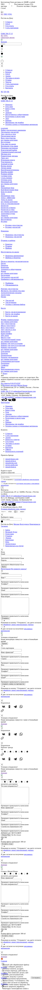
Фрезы (3, 271)
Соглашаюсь (36, 978)
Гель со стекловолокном (10, 204)
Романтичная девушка (9, 156)
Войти (4, 567)
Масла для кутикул (8, 326)
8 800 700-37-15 (7, 34)
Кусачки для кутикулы (14, 225)
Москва (16, 524)
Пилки (3, 297)
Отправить (5, 618)
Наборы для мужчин (9, 347)
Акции (8, 76)
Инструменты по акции (10, 252)
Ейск (7, 542)
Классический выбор (9, 150)
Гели (7, 110)
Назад (5, 373)
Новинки (8, 105)
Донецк (8, 538)
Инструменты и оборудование (17, 114)
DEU (6, 14)
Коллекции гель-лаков (9, 146)
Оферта (8, 449)
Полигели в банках (8, 208)
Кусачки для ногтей (12, 227)
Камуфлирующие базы (9, 190)
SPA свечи (5, 335)
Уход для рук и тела (8, 134)
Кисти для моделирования (15, 312)
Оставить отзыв (7, 844)
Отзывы (8, 80)
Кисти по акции (11, 316)
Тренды (8, 82)
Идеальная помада (8, 160)
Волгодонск (24, 524)
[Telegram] (15, 706)
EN (5, 92)
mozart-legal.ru (10, 467)
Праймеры (9, 283)
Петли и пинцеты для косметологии (15, 261)
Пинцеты (4, 265)
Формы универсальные (10, 320)
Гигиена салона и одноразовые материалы (21, 124)
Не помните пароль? (19, 569)
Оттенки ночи (6, 180)
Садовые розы (6, 176)
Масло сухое (5, 337)
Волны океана (6, 166)
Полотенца (5, 363)
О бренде (8, 22)
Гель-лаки (9, 107)
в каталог (4, 128)
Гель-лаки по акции (8, 144)
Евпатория (9, 540)
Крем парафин (6, 333)
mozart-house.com (11, 459)
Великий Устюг (11, 532)
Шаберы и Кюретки (13, 258)
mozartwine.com (11, 463)
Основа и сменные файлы (15, 304)
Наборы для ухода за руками (12, 343)
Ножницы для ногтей (13, 237)
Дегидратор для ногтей (10, 132)
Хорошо (4, 643)
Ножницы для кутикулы (14, 235)
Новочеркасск (34, 524)
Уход (7, 118)
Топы (3, 194)
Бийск (7, 530)
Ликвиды (4, 215)
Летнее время (6, 168)
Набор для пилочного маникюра (13, 130)
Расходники (5, 275)
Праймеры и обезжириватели (12, 279)
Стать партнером (11, 28)
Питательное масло (8, 136)
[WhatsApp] (21, 706)
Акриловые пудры (8, 213)
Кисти (3, 308)
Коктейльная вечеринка (10, 170)
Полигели (5, 206)
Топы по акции (7, 200)
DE (8, 92)
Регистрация (6, 569)
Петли (3, 263)
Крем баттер (5, 331)
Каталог (4, 42)
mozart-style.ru (10, 461)
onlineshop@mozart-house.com (24, 391)
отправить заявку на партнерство (13, 684)
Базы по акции (6, 192)
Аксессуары (5, 295)
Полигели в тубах (8, 210)
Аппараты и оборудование (11, 269)
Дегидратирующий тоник (11, 339)
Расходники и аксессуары (15, 116)
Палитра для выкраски (9, 357)
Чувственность (6, 162)
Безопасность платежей (14, 451)
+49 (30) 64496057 (8, 397)
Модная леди (6, 154)
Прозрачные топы (8, 196)
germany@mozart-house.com (25, 397)
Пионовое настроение (9, 148)
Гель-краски (5, 351)
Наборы (8, 120)
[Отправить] (2, 487)
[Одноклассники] (9, 706)
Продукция (5, 402)
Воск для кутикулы (8, 138)
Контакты (9, 88)
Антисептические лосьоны (11, 293)
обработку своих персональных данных (18, 625)
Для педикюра (10, 302)
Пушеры (8, 246)
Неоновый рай (6, 182)
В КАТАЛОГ (15, 383)
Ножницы (5, 231)
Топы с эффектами (8, 198)
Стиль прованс (6, 178)
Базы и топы (10, 109)
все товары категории (9, 140)
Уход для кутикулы (8, 324)
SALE (7, 24)
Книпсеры (5, 267)
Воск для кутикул (7, 328)
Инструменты (6, 219)
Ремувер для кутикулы (9, 289)
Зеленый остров (7, 164)
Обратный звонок (8, 37)
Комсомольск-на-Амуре (14, 546)
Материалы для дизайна (14, 122)
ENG (10, 14)
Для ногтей (9, 300)
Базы (3, 186)
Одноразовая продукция (10, 361)
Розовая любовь (7, 174)
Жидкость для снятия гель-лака (13, 291)
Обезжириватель (11, 285)
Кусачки (4, 221)
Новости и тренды (12, 439)
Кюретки (8, 244)
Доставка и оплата (12, 78)
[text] (5, 752)
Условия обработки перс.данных (13, 509)
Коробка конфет (7, 172)
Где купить (9, 26)
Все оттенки (5, 142)
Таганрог (4, 526)
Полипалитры (6, 355)
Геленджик (9, 534)
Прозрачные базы (7, 188)
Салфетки (4, 365)
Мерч (3, 367)
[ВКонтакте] (3, 706)
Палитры (4, 353)
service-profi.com (11, 465)
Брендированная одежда (10, 369)
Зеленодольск (10, 544)
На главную (5, 383)
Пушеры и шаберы (8, 240)
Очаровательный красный (11, 152)
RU (2, 14)
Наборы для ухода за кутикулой (13, 345)
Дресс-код (5, 158)
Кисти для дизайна (12, 314)
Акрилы (8, 112)
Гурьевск (8, 536)
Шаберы (8, 248)
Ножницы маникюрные (14, 256)
